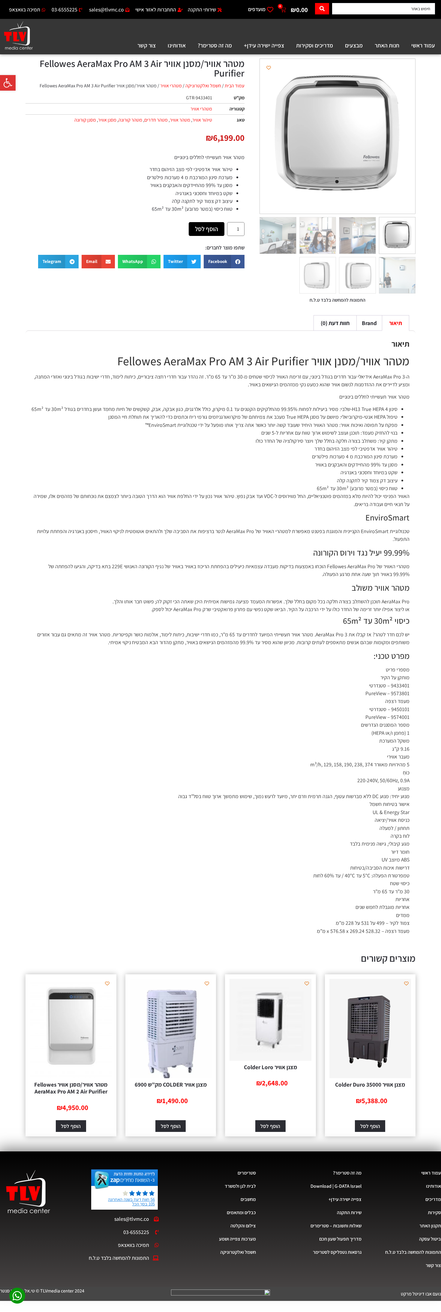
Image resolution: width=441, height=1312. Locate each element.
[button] (8, 83)
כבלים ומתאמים (241, 1212)
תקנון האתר (430, 1226)
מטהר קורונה (130, 120)
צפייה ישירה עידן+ (264, 45)
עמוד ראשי (423, 45)
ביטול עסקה (430, 1239)
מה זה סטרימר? (215, 45)
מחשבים (248, 1199)
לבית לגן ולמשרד (240, 1186)
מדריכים (433, 1199)
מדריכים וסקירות (314, 45)
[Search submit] (322, 8)
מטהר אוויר (180, 120)
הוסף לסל (206, 229)
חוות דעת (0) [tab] (335, 323)
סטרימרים (247, 1173)
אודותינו (177, 45)
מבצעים (354, 45)
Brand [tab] (369, 323)
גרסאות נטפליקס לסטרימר (337, 1252)
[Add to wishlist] (268, 67)
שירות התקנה (349, 1212)
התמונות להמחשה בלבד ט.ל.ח (413, 1252)
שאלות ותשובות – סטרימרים (336, 1226)
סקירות (434, 1212)
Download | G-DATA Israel (336, 1186)
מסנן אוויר (107, 120)
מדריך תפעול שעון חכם (340, 1239)
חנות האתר (387, 45)
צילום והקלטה (243, 1226)
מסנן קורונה (85, 120)
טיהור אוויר (202, 120)
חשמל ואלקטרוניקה (203, 86)
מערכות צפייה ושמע (237, 1239)
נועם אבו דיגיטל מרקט (421, 1294)
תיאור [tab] (395, 323)
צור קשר (146, 45)
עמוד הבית (234, 86)
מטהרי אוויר (171, 86)
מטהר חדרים (156, 120)
